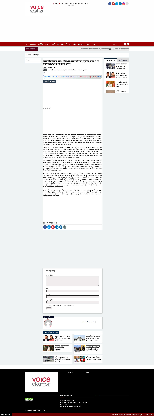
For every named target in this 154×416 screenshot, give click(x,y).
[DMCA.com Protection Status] (29, 399)
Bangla (80, 44)
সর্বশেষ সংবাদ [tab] (110, 61)
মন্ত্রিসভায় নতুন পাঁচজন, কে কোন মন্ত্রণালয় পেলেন (93, 358)
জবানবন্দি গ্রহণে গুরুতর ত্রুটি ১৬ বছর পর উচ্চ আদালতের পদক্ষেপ (93, 338)
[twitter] (113, 3)
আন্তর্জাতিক (33, 44)
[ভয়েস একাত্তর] (37, 9)
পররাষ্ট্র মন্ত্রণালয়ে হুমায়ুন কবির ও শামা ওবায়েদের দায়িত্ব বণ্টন (123, 49)
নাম (47, 289)
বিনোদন (68, 44)
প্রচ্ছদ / (29, 55)
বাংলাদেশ (47, 44)
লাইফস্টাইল (60, 44)
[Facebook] (45, 227)
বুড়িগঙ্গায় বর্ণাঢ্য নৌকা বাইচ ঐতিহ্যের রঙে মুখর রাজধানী (62, 359)
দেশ (27, 44)
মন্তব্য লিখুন (49, 275)
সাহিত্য (74, 44)
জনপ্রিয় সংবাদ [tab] (123, 60)
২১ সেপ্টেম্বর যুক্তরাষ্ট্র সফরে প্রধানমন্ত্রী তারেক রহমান (122, 84)
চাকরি (53, 44)
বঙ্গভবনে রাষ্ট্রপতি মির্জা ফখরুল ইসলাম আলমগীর (62, 348)
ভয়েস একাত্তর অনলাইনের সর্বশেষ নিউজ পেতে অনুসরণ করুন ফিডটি (72, 77)
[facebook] (109, 3)
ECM (93, 44)
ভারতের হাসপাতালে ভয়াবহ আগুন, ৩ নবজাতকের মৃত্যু (88, 49)
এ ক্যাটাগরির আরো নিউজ (50, 332)
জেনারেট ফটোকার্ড (50, 81)
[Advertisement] (77, 28)
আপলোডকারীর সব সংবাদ (88, 322)
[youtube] (123, 3)
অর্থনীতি (40, 44)
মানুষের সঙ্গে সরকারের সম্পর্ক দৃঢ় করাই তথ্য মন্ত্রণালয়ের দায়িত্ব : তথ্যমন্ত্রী (87, 349)
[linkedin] (120, 3)
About (87, 373)
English (87, 44)
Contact (70, 373)
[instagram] (116, 3)
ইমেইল (48, 294)
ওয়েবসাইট (49, 300)
